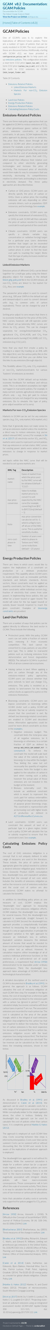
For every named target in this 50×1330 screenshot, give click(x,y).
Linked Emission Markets (25, 87)
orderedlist (39, 1326)
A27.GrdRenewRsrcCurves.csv (28, 816)
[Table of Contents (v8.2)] (24, 22)
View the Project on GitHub (20, 17)
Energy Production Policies (20, 103)
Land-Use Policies (16, 100)
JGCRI (24, 1323)
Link (25, 1223)
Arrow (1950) (40, 962)
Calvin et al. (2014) (31, 1103)
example (41, 206)
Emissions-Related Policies (20, 84)
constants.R (19, 750)
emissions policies (14, 59)
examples (18, 728)
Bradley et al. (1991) (35, 983)
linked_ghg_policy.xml (12, 280)
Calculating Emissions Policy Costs (23, 109)
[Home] (7, 22)
